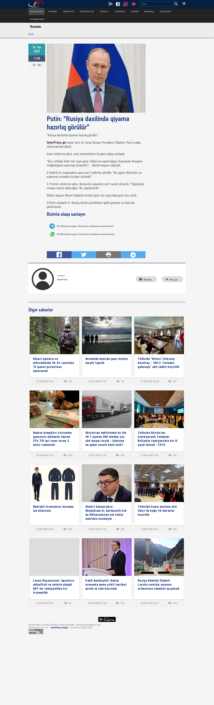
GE (184, 3)
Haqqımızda (37, 19)
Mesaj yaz (174, 279)
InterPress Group (59, 627)
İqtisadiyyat (87, 11)
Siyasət (52, 11)
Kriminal (120, 11)
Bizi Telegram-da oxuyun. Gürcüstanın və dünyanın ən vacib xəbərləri (85, 226)
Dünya (104, 11)
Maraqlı (149, 11)
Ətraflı (31, 34)
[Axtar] (176, 4)
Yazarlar (165, 11)
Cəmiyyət (68, 11)
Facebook (118, 4)
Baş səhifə (36, 11)
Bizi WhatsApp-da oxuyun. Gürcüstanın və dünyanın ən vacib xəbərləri (86, 234)
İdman (135, 11)
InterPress (62, 279)
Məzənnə (35, 26)
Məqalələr (148, 279)
